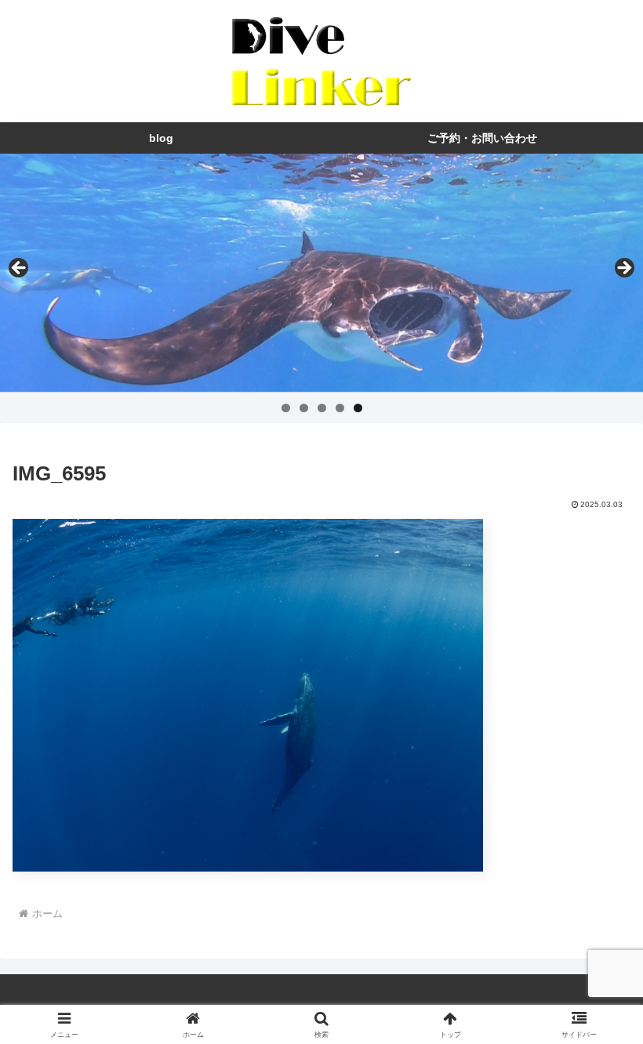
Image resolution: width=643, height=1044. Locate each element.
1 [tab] (286, 408)
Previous (19, 269)
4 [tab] (340, 408)
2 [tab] (304, 408)
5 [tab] (358, 408)
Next (623, 269)
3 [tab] (322, 408)
